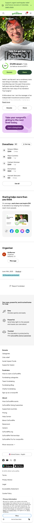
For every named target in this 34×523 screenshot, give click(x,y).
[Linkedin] (27, 231)
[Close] (30, 5)
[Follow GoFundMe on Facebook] (3, 460)
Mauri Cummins (13, 156)
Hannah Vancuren (14, 175)
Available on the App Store (19, 466)
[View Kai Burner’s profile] (4, 254)
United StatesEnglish (18, 454)
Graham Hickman (14, 162)
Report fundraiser (18, 286)
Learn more (9, 7)
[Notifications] (26, 13)
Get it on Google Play (7, 466)
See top (27, 144)
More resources (7, 444)
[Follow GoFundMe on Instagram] (15, 460)
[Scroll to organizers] (3, 18)
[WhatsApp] (17, 231)
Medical (18, 271)
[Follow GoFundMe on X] (11, 460)
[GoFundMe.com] (17, 13)
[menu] (30, 13)
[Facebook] (12, 231)
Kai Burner (11, 252)
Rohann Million (13, 149)
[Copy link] (6, 231)
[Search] (3, 13)
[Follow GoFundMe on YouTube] (7, 460)
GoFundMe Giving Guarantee (20, 335)
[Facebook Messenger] (22, 231)
